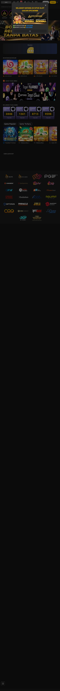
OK (30, 31)
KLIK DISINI (29, 25)
